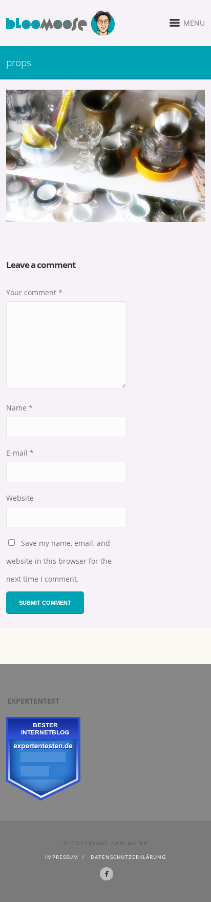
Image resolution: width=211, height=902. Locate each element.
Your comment (34, 292)
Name (19, 408)
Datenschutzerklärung (128, 856)
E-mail (20, 453)
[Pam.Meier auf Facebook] (106, 874)
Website (20, 498)
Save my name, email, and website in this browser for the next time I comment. (59, 561)
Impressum (61, 856)
